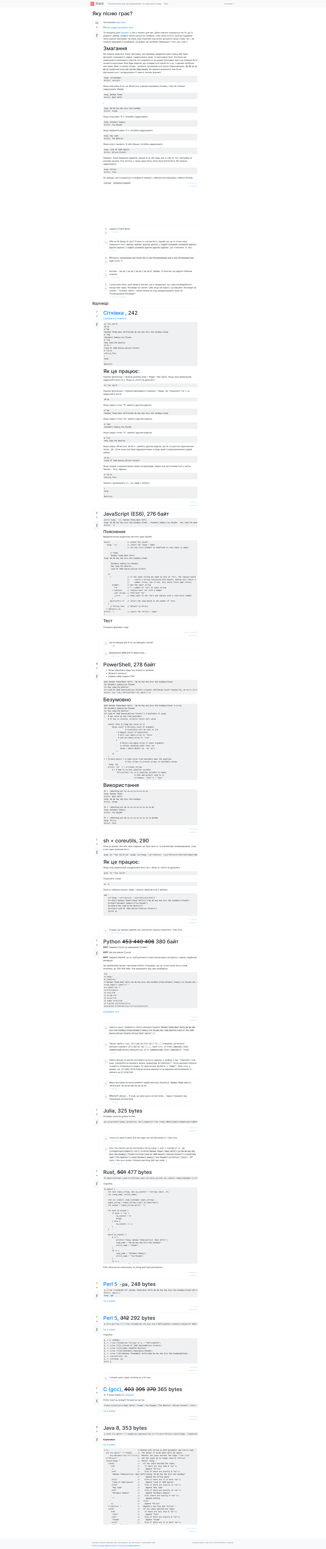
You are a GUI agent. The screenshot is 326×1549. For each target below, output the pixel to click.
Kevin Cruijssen (117, 1141)
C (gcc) (112, 1389)
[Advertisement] (150, 205)
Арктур (114, 251)
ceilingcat (129, 1395)
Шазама (124, 32)
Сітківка (113, 313)
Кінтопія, (114, 264)
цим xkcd (120, 22)
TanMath (114, 232)
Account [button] (228, 3)
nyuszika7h (193, 1128)
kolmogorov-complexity (121, 183)
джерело (193, 186)
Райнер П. (193, 502)
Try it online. (109, 1444)
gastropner (193, 1416)
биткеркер (193, 829)
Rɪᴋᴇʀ (113, 646)
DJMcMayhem (192, 183)
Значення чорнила (118, 297)
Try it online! (109, 1301)
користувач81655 (190, 632)
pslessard (194, 1367)
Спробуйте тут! (111, 1011)
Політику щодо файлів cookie (104, 1546)
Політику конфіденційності (129, 1546)
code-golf (107, 183)
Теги (166, 3)
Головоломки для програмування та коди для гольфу (135, 3)
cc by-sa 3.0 (209, 1543)
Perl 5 (110, 1284)
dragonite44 (192, 1272)
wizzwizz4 (115, 277)
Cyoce (113, 1036)
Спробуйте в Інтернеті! (114, 318)
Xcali (195, 1306)
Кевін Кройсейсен (118, 933)
